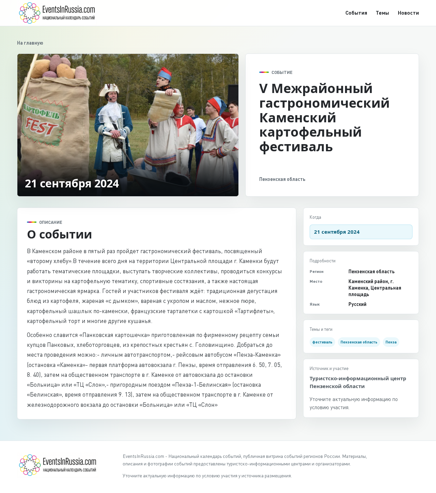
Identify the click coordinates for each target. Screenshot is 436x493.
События (356, 13)
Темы (382, 13)
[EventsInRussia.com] (61, 12)
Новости (408, 13)
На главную (30, 43)
